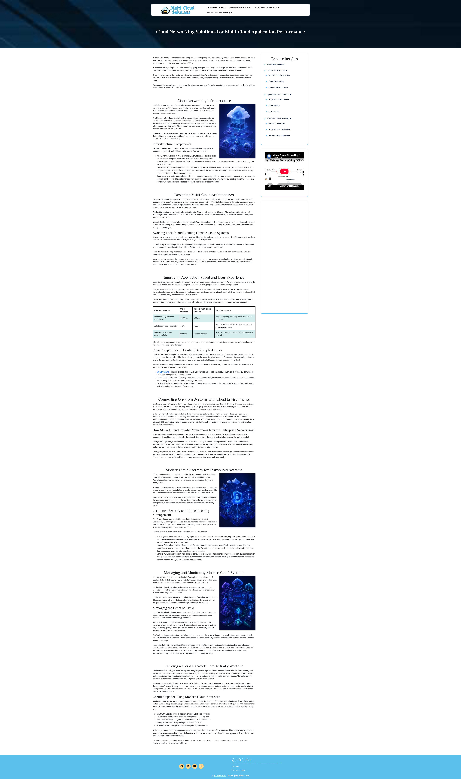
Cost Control (274, 111)
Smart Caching (163, 372)
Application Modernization (279, 129)
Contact (235, 766)
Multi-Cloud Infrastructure (279, 75)
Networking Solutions (216, 7)
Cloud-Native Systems (278, 87)
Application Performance (279, 99)
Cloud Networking (276, 81)
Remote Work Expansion (279, 135)
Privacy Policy (238, 770)
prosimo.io (220, 776)
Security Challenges (277, 123)
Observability (274, 105)
